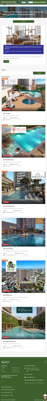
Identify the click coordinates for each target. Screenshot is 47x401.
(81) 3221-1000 (29, 374)
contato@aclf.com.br (31, 377)
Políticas (3, 371)
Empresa (3, 367)
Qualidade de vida (29, 51)
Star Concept (6, 113)
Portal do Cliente (15, 369)
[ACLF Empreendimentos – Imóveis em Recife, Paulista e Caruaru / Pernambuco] (8, 5)
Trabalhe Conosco (16, 371)
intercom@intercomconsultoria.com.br (36, 382)
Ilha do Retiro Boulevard (9, 341)
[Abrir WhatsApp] (42, 398)
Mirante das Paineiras (8, 206)
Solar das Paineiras (8, 248)
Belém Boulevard (7, 295)
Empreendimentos (16, 367)
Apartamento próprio (21, 51)
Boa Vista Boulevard (8, 159)
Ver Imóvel (23, 104)
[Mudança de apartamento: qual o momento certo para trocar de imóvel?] (23, 37)
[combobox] (23, 19)
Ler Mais (6, 61)
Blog (3, 369)
